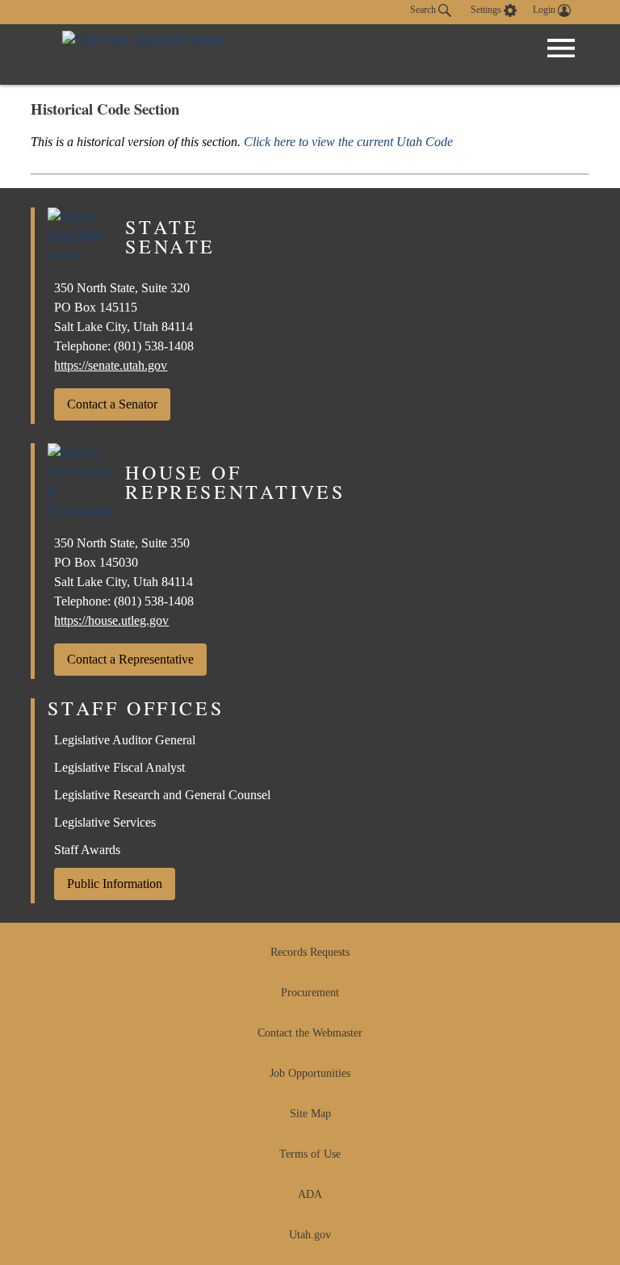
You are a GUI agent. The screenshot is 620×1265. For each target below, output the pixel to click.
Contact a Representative (130, 659)
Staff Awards (87, 850)
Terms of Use (310, 1154)
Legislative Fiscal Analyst (119, 767)
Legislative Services (105, 822)
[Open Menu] (561, 48)
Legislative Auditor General (124, 740)
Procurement (310, 992)
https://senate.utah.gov (110, 365)
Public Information (114, 883)
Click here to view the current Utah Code (348, 142)
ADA (310, 1194)
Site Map (310, 1114)
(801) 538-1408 (154, 346)
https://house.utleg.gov (111, 620)
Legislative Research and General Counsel (162, 795)
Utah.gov (310, 1235)
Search (424, 9)
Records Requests (310, 952)
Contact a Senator (112, 404)
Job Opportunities (310, 1073)
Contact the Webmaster (310, 1033)
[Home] (142, 54)
